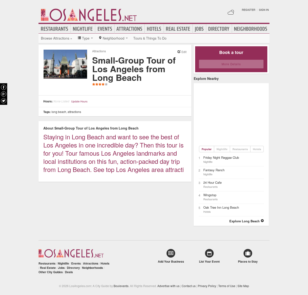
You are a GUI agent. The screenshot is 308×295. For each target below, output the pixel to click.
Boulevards (121, 286)
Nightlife (83, 29)
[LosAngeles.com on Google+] (3, 94)
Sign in (264, 10)
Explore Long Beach (245, 221)
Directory (219, 29)
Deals (69, 272)
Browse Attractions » (56, 38)
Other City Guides (50, 272)
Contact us (189, 286)
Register (248, 10)
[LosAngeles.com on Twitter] (3, 100)
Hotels (154, 29)
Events (104, 29)
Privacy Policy (207, 286)
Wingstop (209, 195)
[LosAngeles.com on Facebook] (3, 87)
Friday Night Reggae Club (221, 157)
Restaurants (55, 29)
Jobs (199, 29)
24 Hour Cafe (212, 182)
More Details (231, 64)
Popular (207, 149)
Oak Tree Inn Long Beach (221, 207)
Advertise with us (168, 286)
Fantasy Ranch (214, 170)
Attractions (129, 29)
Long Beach (58, 112)
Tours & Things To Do (150, 38)
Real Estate (178, 29)
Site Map (243, 286)
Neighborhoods (251, 29)
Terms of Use (226, 286)
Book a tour (231, 52)
